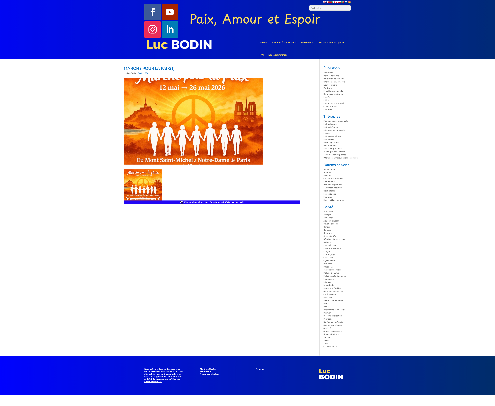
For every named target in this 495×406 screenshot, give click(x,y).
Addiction (328, 211)
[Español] (349, 3)
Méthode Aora (330, 124)
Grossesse (328, 257)
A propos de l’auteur (209, 374)
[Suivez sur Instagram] (152, 29)
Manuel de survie (331, 76)
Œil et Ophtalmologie (333, 291)
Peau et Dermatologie (333, 300)
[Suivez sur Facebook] (152, 12)
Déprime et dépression (334, 239)
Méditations (307, 42)
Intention (327, 109)
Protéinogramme (331, 142)
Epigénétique (329, 194)
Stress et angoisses (332, 331)
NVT (261, 55)
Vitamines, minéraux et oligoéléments (340, 158)
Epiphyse (327, 197)
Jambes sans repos (332, 270)
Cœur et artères (330, 236)
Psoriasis (327, 319)
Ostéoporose (329, 294)
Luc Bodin (131, 73)
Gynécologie (329, 260)
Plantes (326, 133)
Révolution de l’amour (333, 79)
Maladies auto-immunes (334, 276)
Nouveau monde (331, 85)
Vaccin (326, 337)
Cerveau (327, 230)
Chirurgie (327, 233)
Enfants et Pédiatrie (332, 248)
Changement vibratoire (334, 82)
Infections (328, 267)
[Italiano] (333, 3)
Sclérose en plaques (332, 325)
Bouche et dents (331, 224)
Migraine (327, 282)
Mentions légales (208, 369)
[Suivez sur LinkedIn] (170, 29)
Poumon (327, 313)
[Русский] (346, 3)
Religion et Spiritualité (333, 103)
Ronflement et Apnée (333, 322)
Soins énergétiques (332, 148)
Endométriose (329, 245)
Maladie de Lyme (331, 273)
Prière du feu (329, 139)
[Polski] (339, 3)
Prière (326, 100)
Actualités (328, 73)
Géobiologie (329, 191)
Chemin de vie (330, 106)
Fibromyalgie (329, 254)
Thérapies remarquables (334, 155)
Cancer (326, 227)
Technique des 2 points (334, 151)
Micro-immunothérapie (334, 130)
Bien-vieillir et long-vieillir (335, 200)
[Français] (327, 3)
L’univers (327, 88)
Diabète (327, 242)
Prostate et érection (332, 316)
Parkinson (327, 297)
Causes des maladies (333, 178)
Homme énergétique (333, 94)
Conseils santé (330, 346)
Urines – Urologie (331, 334)
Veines (326, 340)
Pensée (326, 97)
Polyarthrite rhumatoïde (334, 310)
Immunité (327, 264)
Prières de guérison (332, 136)
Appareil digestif (331, 221)
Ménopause (328, 279)
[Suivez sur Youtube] (170, 12)
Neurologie (328, 285)
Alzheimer (328, 218)
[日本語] (336, 3)
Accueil (263, 42)
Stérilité (327, 328)
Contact (261, 369)
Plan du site (205, 371)
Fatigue (326, 251)
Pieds (326, 303)
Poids (326, 306)
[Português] (342, 3)
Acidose (327, 172)
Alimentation (329, 169)
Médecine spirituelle (333, 184)
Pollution (327, 175)
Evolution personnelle (333, 91)
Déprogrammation (277, 55)
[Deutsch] (330, 3)
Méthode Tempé (331, 127)
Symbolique (329, 182)
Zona (325, 343)
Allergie (327, 215)
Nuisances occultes (332, 188)
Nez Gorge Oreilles (332, 288)
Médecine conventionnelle (335, 121)
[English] (324, 3)
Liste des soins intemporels (331, 42)
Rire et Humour (330, 145)
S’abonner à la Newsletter (284, 42)
